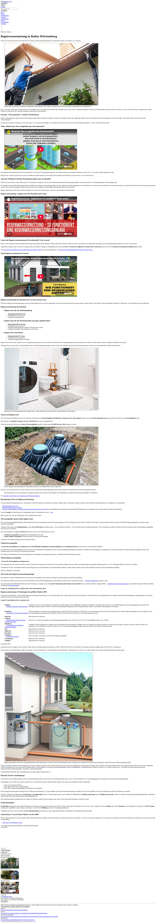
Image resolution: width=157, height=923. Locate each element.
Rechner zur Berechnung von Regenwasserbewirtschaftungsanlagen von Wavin (25, 509)
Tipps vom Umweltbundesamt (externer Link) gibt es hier (76, 250)
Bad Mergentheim (14, 585)
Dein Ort (3, 910)
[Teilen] (1, 27)
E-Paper (8, 910)
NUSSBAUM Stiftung (36, 916)
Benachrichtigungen (41, 913)
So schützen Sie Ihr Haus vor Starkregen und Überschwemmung (21, 496)
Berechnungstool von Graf (10, 506)
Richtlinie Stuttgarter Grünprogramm (118, 584)
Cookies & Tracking (28, 920)
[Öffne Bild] (51, 74)
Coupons (20, 910)
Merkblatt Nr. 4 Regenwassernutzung (17, 613)
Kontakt (15, 913)
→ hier (51, 512)
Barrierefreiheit (11, 920)
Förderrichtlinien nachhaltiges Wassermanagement (14, 626)
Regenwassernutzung (12, 636)
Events (16, 910)
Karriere (8, 916)
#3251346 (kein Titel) (7, 913)
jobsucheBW (14, 916)
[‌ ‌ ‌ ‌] (78, 831)
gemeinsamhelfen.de (24, 916)
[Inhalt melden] (1, 30)
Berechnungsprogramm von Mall (12, 507)
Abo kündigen (31, 913)
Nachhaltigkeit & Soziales (50, 916)
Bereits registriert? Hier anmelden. (21, 906)
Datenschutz (19, 920)
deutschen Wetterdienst (91, 580)
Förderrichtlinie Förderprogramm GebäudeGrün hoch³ (15, 621)
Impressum (4, 920)
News (12, 910)
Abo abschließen (22, 913)
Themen (25, 910)
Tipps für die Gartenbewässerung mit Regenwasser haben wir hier (22, 250)
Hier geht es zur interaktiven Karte (12, 822)
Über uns (3, 916)
